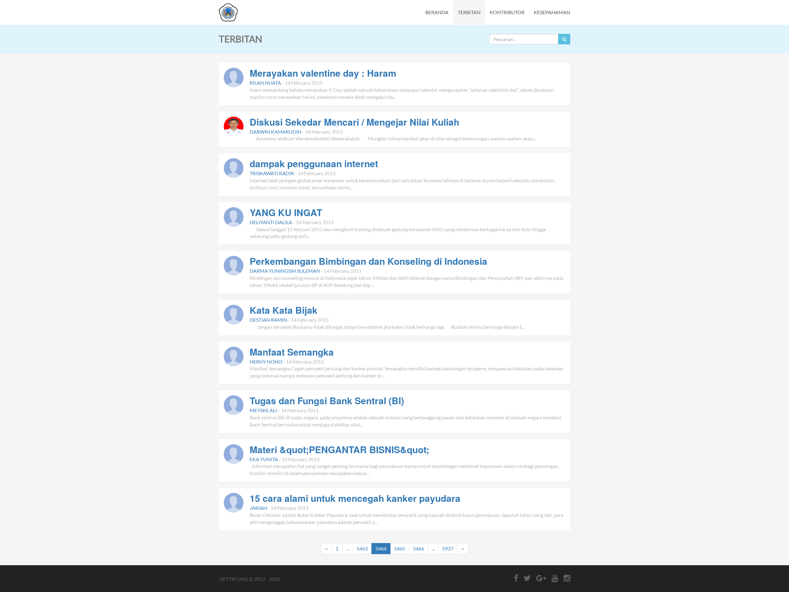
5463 (362, 548)
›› (462, 548)
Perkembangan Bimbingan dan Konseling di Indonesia (368, 261)
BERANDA (436, 12)
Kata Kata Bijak (283, 309)
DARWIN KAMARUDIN (275, 132)
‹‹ (326, 548)
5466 (418, 548)
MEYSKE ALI (263, 410)
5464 (380, 548)
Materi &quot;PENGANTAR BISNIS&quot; (339, 449)
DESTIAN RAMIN (268, 320)
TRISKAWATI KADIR (272, 173)
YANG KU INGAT (286, 212)
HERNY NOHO (266, 361)
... (347, 548)
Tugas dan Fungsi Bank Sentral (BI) (327, 400)
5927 (447, 548)
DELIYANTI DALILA (271, 222)
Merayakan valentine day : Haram (323, 72)
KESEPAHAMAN (552, 12)
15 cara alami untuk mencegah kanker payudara (355, 498)
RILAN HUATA (265, 83)
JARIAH (258, 508)
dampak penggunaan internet (314, 163)
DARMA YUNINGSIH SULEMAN (285, 271)
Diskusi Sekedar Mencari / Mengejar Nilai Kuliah (354, 121)
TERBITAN (469, 12)
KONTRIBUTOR (507, 12)
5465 (399, 548)
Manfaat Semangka (292, 351)
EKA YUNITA (264, 459)
